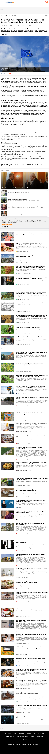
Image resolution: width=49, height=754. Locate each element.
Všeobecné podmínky (32, 733)
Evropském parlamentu (6, 91)
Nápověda (24, 739)
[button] (8, 73)
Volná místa (21, 733)
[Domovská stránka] (1, 15)
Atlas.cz (18, 744)
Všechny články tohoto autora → (7, 224)
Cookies (42, 733)
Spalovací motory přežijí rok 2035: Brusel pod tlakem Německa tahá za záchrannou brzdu (25, 164)
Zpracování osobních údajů (37, 736)
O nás (15, 733)
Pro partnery (8, 733)
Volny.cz (24, 744)
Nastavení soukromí (10, 736)
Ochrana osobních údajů (22, 736)
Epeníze (5, 15)
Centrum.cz (11, 744)
